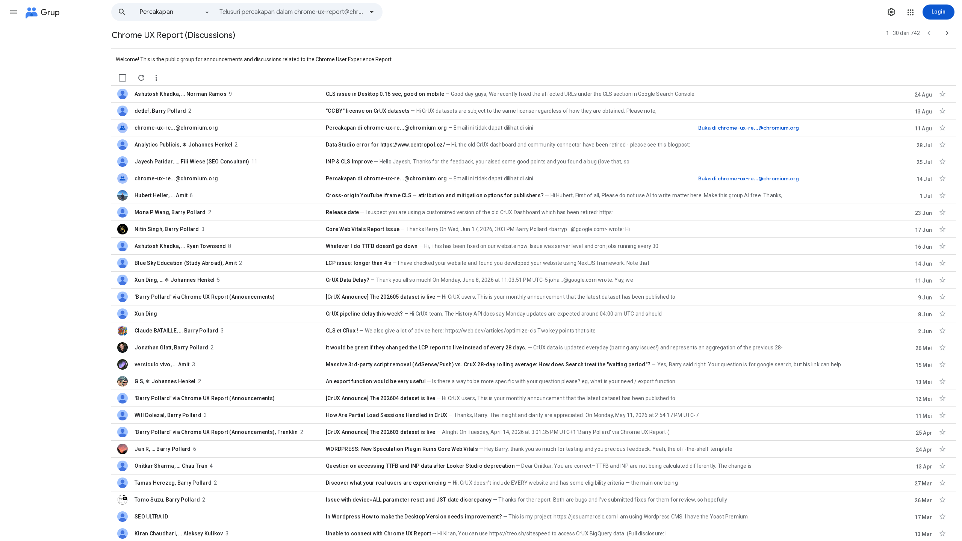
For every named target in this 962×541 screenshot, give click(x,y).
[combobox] (291, 12)
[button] (14, 12)
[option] (174, 12)
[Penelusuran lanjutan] (371, 12)
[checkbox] (122, 78)
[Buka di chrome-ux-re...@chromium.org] (748, 127)
